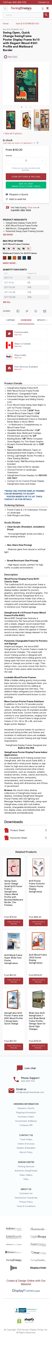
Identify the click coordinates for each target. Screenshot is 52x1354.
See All (7, 302)
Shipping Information (26, 1112)
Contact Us (43, 2)
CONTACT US (26, 1135)
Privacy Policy (26, 1202)
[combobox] (26, 15)
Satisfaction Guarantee (26, 1198)
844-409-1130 (19, 2)
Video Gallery (25, 1175)
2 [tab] (26, 107)
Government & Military (26, 1121)
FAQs (26, 1179)
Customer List (26, 1193)
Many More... (10, 263)
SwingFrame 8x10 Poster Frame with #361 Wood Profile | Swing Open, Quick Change (13, 1018)
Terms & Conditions (26, 1206)
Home (6, 23)
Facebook (10, 1342)
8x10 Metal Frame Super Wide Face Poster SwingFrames (13, 959)
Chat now (32, 207)
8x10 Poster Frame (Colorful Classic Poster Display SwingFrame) (37, 886)
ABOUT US (26, 1189)
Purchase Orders (26, 1117)
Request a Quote (26, 1108)
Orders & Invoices (26, 1144)
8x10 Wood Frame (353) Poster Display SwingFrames (38, 959)
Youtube (41, 1342)
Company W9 (26, 1125)
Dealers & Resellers (26, 1148)
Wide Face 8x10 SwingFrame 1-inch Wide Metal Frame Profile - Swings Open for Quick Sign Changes (37, 1021)
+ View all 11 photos (12, 133)
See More (8, 235)
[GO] (46, 15)
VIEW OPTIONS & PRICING (13, 923)
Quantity (9, 155)
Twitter (18, 1342)
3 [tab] (30, 107)
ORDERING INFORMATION (26, 1104)
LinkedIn (34, 1342)
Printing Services (26, 1166)
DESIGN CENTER (26, 1162)
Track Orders (26, 1139)
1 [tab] (21, 107)
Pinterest (26, 1342)
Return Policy (26, 1152)
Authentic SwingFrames (26, 1171)
